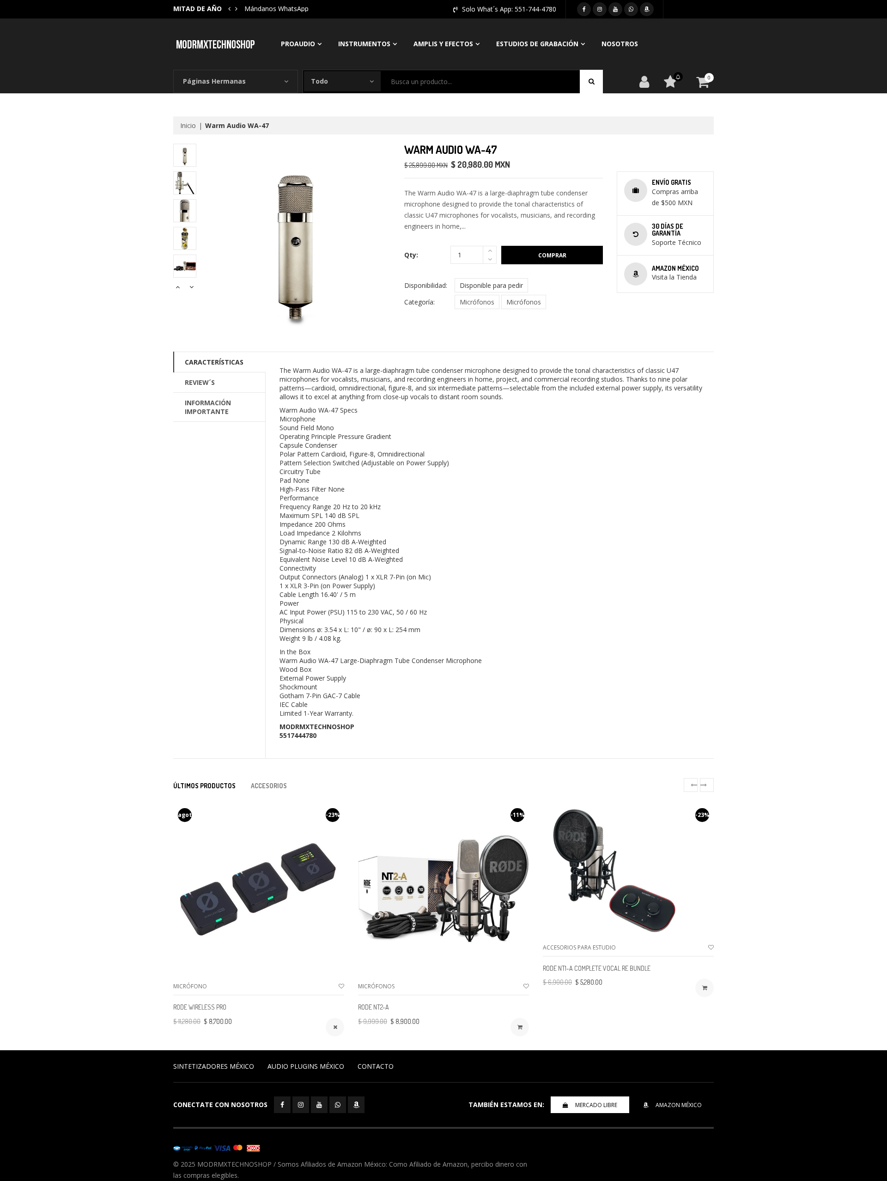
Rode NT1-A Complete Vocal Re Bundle (596, 968)
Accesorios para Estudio (579, 947)
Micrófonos (477, 302)
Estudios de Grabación (537, 43)
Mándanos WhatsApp (276, 8)
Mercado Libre (596, 1105)
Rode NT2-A (373, 1007)
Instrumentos (364, 43)
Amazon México (679, 1105)
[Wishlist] (341, 986)
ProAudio (298, 43)
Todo (319, 81)
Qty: (411, 254)
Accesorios (269, 786)
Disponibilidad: (425, 285)
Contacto (376, 1066)
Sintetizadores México (213, 1066)
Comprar (552, 255)
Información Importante (208, 407)
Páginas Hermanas (214, 81)
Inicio (188, 125)
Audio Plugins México (305, 1066)
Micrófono (190, 986)
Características (214, 362)
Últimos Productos (204, 786)
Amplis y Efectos (443, 43)
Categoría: (419, 302)
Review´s (200, 382)
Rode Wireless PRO (199, 1007)
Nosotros (619, 43)
